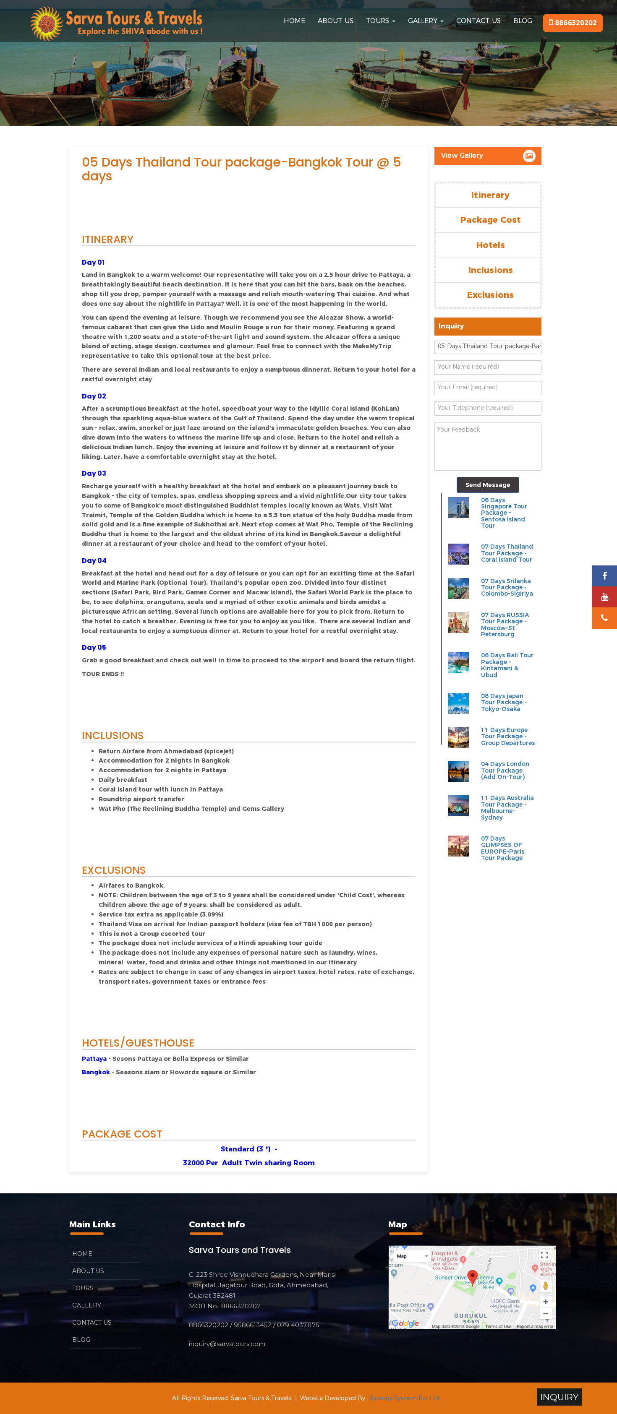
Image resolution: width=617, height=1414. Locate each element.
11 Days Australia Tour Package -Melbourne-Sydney (507, 807)
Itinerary (490, 195)
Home (294, 21)
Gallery (423, 21)
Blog (522, 21)
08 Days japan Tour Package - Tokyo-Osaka (504, 702)
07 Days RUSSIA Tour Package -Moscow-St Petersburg (505, 624)
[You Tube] (604, 597)
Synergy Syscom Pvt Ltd (404, 1398)
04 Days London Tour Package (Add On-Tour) (505, 770)
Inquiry (559, 1397)
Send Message (487, 485)
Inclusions (490, 270)
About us (335, 21)
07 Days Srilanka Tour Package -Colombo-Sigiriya (507, 587)
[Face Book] (604, 576)
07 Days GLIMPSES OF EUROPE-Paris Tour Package (502, 848)
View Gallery (462, 155)
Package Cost (490, 220)
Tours (378, 21)
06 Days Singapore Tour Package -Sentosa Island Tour (504, 513)
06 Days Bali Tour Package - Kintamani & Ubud (507, 664)
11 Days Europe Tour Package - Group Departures (508, 736)
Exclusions (490, 295)
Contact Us (478, 21)
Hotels (490, 245)
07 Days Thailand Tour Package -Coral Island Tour (507, 553)
